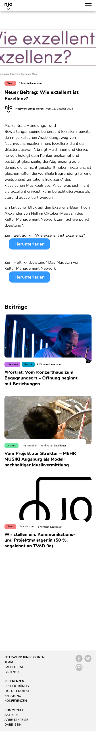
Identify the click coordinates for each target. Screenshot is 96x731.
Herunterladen (30, 244)
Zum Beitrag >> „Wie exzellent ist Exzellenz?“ (44, 235)
